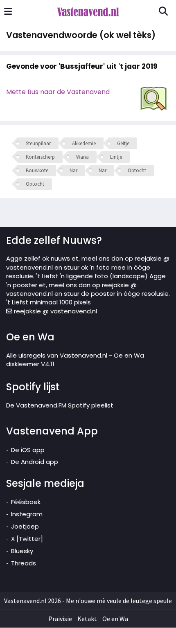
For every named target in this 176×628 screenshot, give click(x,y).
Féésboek (26, 501)
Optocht (137, 170)
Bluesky (22, 551)
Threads (23, 563)
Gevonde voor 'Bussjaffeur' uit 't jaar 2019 (82, 66)
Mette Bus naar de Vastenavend (58, 92)
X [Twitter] (27, 538)
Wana (82, 156)
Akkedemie (84, 143)
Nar (73, 170)
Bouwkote (37, 170)
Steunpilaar (38, 143)
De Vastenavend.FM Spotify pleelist (59, 405)
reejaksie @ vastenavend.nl (54, 311)
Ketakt (87, 618)
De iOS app (28, 450)
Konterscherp (40, 156)
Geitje (123, 143)
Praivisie (60, 618)
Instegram (27, 514)
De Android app (34, 461)
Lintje (116, 156)
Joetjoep (25, 526)
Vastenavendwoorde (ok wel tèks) (81, 35)
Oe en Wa (115, 618)
